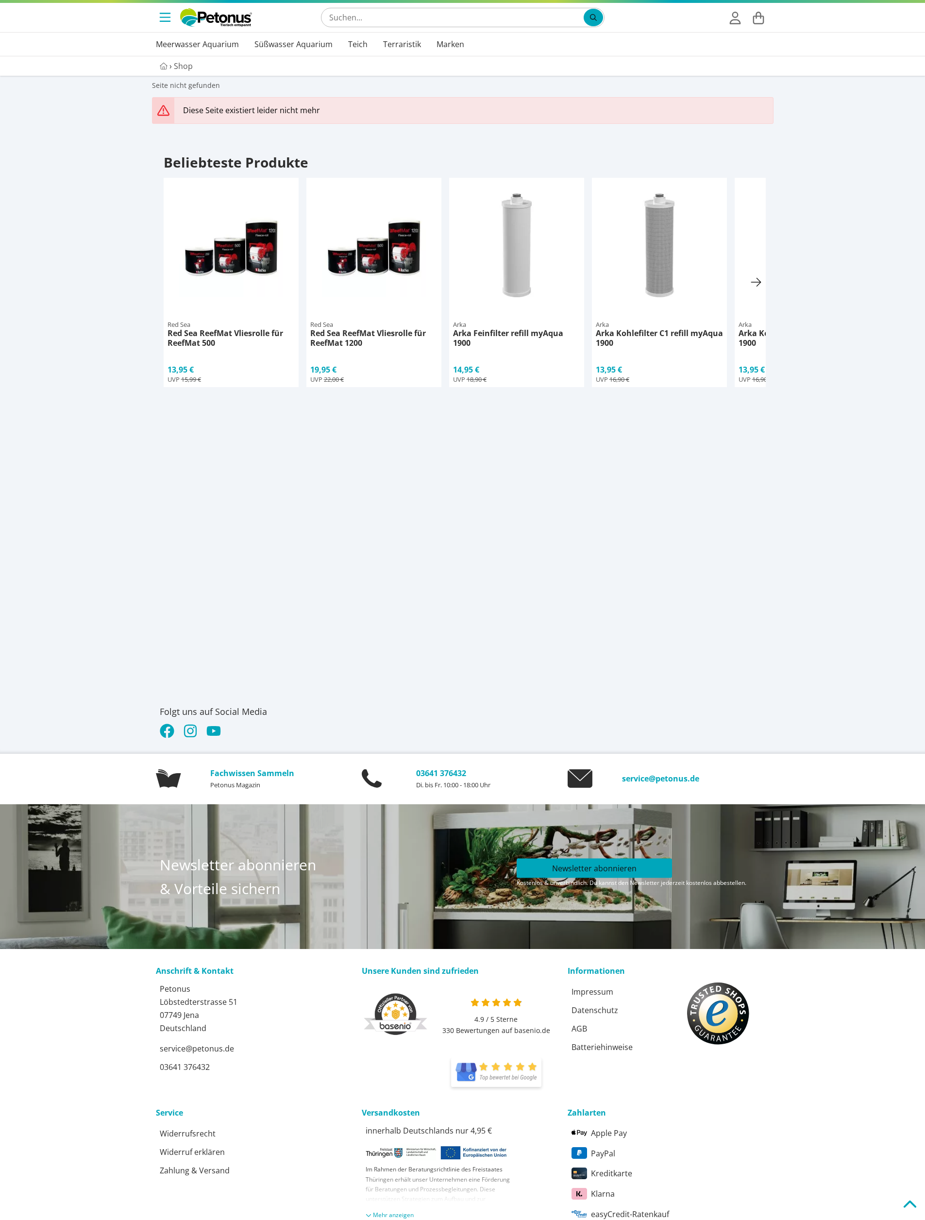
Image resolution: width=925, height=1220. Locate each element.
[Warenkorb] (758, 17)
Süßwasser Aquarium (293, 44)
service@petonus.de (660, 778)
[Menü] (166, 17)
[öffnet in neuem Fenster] (496, 1072)
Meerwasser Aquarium (197, 44)
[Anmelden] (735, 17)
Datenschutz (595, 1010)
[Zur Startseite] (216, 17)
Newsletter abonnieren (594, 868)
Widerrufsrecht (188, 1133)
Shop (183, 66)
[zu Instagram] (190, 731)
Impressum (592, 991)
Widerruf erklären (192, 1152)
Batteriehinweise (602, 1047)
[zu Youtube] (213, 731)
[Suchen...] (593, 17)
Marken (450, 44)
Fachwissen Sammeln (252, 773)
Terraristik (402, 44)
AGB (579, 1028)
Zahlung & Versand (195, 1170)
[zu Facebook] (169, 731)
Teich (358, 44)
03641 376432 (441, 773)
